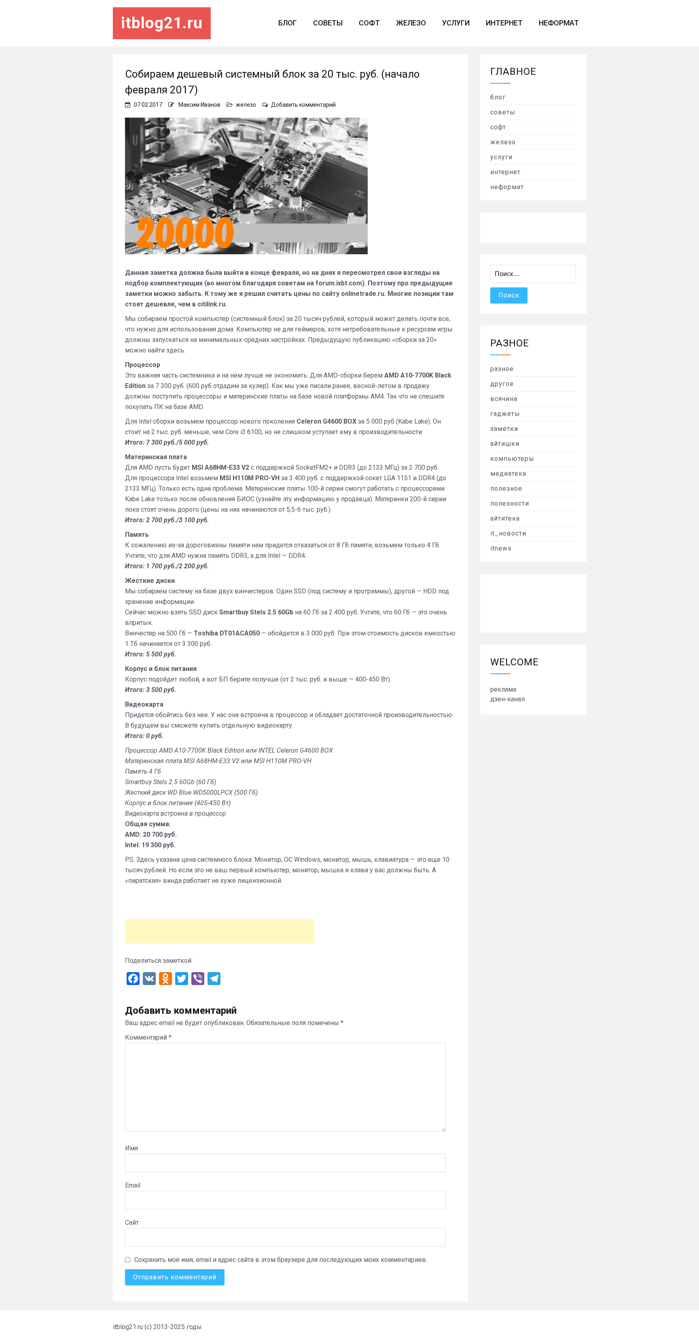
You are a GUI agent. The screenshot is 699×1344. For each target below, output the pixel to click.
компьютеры (512, 458)
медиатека (508, 473)
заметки (504, 429)
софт (369, 23)
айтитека (505, 518)
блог (287, 23)
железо (411, 23)
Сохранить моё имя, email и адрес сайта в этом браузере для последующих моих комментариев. (280, 1260)
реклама (503, 689)
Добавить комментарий (303, 104)
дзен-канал (507, 699)
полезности (509, 503)
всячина (503, 399)
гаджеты (505, 414)
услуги (456, 23)
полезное (506, 488)
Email (132, 1185)
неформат (559, 23)
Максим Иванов (199, 104)
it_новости (508, 533)
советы (328, 23)
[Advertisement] (219, 931)
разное (502, 369)
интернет (504, 23)
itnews (501, 548)
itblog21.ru (162, 23)
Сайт (132, 1222)
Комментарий (148, 1037)
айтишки (504, 443)
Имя (131, 1148)
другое (502, 384)
